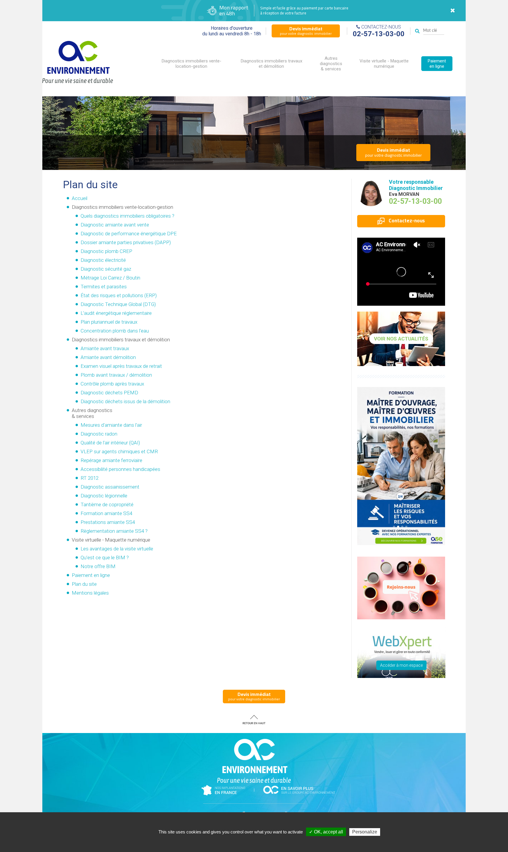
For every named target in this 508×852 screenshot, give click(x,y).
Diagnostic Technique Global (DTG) (118, 304)
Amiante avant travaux (105, 348)
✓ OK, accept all (326, 831)
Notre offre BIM (98, 566)
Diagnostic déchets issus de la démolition (125, 401)
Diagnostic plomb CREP (106, 251)
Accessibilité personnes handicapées (120, 469)
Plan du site (84, 584)
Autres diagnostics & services (331, 64)
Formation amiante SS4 (106, 513)
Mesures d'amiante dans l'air (111, 425)
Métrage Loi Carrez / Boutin (110, 278)
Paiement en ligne (437, 63)
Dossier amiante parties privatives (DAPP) (126, 242)
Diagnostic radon (99, 434)
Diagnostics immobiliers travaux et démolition (271, 63)
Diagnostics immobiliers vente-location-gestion (191, 63)
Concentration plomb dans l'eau (115, 331)
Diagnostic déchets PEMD (109, 393)
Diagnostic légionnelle (104, 496)
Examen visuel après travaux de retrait (121, 366)
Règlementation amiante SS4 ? (114, 531)
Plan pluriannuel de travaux (109, 322)
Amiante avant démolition (108, 357)
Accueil (79, 198)
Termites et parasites (104, 286)
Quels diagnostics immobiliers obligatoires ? (127, 216)
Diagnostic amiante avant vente (115, 225)
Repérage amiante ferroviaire (111, 460)
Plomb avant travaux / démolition (116, 375)
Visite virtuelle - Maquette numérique (384, 63)
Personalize (364, 831)
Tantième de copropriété (107, 504)
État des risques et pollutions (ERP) (119, 295)
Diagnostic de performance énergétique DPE (129, 233)
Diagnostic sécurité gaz (106, 269)
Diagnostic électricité (103, 260)
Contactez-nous (406, 220)
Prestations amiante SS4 (108, 522)
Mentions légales (90, 593)
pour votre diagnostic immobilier (306, 30)
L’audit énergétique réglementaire (116, 313)
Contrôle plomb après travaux (112, 384)
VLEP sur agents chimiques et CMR (119, 451)
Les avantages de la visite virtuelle (117, 549)
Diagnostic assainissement (110, 487)
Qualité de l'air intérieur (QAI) (110, 443)
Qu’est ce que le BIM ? (105, 557)
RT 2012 (89, 478)
